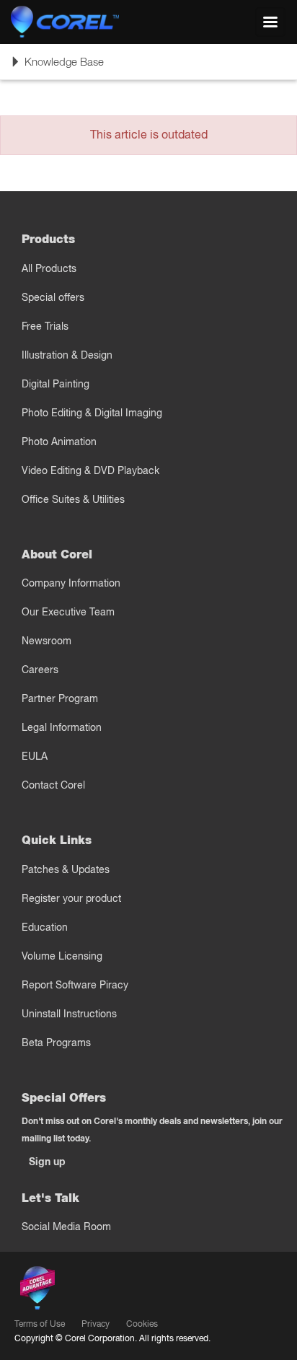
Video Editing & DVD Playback (90, 470)
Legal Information (62, 727)
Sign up (47, 1161)
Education (45, 927)
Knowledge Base (57, 66)
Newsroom (46, 640)
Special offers (53, 297)
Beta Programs (56, 1042)
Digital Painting (55, 383)
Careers (40, 669)
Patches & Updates (66, 869)
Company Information (71, 582)
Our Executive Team (68, 611)
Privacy (95, 1323)
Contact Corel (53, 784)
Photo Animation (59, 441)
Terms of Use (39, 1323)
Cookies (142, 1323)
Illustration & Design (67, 354)
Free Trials (45, 326)
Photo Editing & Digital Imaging (92, 412)
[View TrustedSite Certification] (105, 1290)
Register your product (71, 898)
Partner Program (60, 698)
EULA (35, 756)
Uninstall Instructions (69, 1013)
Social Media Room (66, 1226)
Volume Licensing (62, 955)
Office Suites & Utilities (73, 499)
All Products (49, 268)
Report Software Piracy (75, 984)
